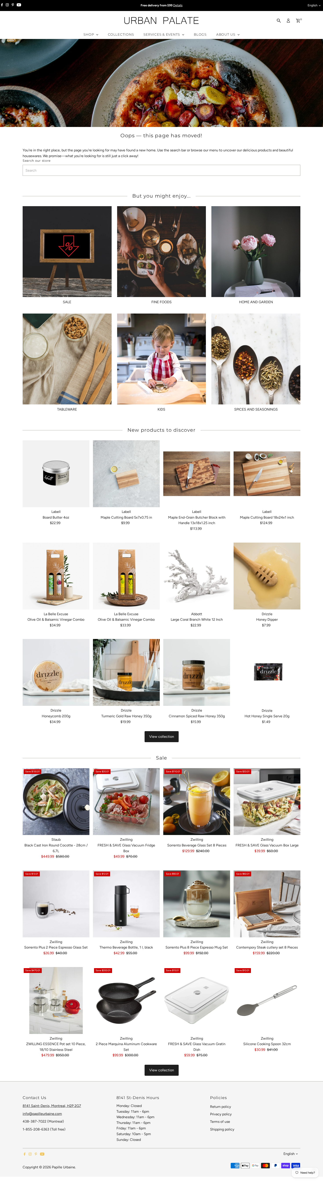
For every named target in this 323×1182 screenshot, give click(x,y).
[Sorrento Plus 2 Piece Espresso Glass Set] (56, 903)
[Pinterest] (13, 5)
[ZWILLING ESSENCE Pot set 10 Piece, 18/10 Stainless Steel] (56, 1000)
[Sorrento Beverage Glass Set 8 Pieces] (196, 801)
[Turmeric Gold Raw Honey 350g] (126, 672)
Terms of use (220, 1122)
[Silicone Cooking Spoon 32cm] (267, 1000)
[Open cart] (298, 21)
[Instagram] (7, 5)
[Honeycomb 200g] (56, 672)
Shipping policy (222, 1129)
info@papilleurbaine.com (42, 1114)
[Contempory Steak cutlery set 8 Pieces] (267, 903)
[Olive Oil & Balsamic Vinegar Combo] (56, 576)
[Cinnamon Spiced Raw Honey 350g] (196, 672)
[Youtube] (19, 5)
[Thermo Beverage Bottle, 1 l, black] (126, 903)
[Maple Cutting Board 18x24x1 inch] (267, 473)
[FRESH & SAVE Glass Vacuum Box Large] (267, 801)
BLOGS (200, 34)
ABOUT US (226, 34)
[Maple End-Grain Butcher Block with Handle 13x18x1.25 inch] (196, 473)
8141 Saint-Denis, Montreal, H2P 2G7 (52, 1106)
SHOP (89, 34)
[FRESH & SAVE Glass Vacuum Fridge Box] (126, 801)
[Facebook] (2, 5)
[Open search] (279, 21)
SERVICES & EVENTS (162, 34)
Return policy (220, 1107)
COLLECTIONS (121, 34)
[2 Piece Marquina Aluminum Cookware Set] (126, 1000)
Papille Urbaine (63, 1167)
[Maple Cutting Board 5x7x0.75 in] (126, 473)
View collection (161, 736)
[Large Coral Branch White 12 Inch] (196, 576)
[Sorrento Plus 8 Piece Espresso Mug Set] (196, 903)
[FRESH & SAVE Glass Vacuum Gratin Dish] (196, 1000)
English (313, 5)
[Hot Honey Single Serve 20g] (267, 672)
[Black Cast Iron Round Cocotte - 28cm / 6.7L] (56, 801)
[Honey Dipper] (267, 576)
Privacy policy (221, 1114)
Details (178, 5)
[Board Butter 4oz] (56, 473)
